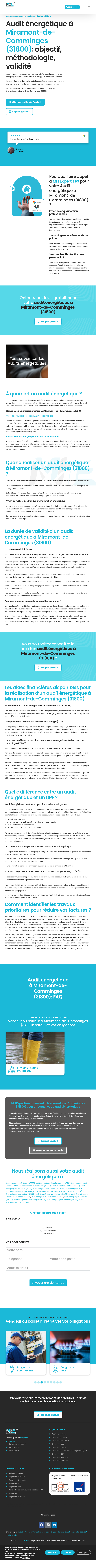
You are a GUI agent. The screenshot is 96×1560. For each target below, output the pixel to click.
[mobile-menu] (85, 7)
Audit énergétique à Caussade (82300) (47, 1197)
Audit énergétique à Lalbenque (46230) (30, 1199)
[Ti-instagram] (48, 1525)
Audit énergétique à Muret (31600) (66, 1186)
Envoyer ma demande (48, 1283)
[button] (41, 162)
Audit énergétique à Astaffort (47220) (35, 1186)
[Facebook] (41, 1525)
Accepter (52, 1552)
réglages (26, 1558)
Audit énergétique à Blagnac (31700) (39, 1191)
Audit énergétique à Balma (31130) (68, 1191)
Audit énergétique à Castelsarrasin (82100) (52, 1194)
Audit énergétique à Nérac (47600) (20, 1183)
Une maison (49, 1227)
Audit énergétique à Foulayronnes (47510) (53, 1183)
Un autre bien (49, 1234)
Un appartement (49, 1231)
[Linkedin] (54, 1525)
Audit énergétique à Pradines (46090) (62, 1199)
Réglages (83, 1552)
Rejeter (68, 1552)
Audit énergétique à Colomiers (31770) (49, 1189)
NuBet (20, 1532)
